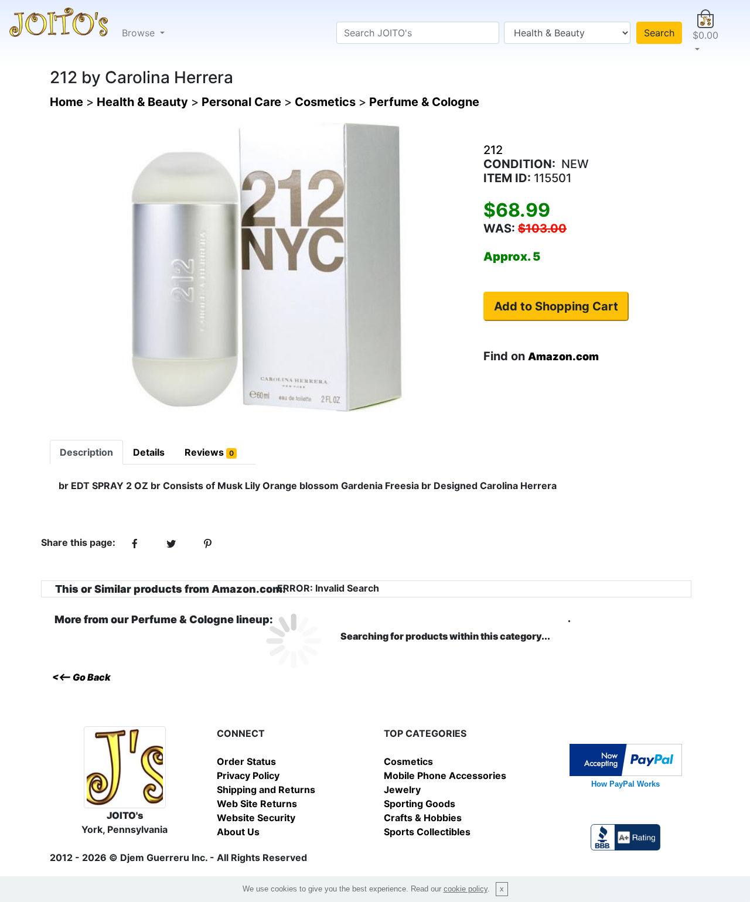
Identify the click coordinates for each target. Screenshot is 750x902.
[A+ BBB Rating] (625, 836)
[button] (705, 33)
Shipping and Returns (266, 789)
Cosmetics (408, 761)
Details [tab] (149, 452)
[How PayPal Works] (626, 759)
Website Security (256, 818)
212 (493, 150)
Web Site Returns (257, 803)
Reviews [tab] (209, 452)
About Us (238, 832)
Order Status (246, 761)
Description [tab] (86, 452)
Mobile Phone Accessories (445, 775)
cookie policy (466, 888)
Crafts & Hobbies (423, 818)
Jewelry (402, 789)
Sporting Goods (419, 803)
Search (659, 33)
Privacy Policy (248, 775)
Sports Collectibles (427, 832)
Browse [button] (140, 33)
